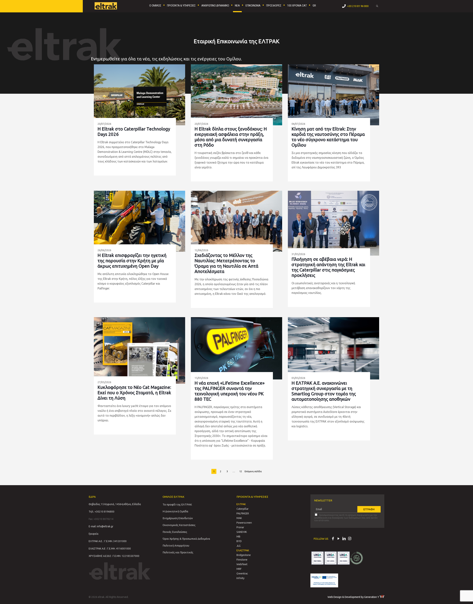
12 (240, 471)
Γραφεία (93, 533)
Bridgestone (243, 555)
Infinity (240, 578)
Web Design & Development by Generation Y (354, 596)
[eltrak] (112, 5)
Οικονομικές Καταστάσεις (179, 525)
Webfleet (241, 564)
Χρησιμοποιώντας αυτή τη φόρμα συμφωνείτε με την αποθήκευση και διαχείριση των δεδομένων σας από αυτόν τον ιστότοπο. (345, 518)
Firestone (241, 559)
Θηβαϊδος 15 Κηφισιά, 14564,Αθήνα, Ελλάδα (115, 504)
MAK (239, 518)
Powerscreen (244, 522)
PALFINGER (242, 513)
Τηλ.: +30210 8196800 (101, 511)
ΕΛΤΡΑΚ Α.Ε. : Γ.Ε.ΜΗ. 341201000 (108, 541)
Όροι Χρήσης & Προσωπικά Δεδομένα (186, 538)
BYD (239, 541)
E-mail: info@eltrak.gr (101, 526)
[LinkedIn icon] (344, 538)
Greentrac (242, 573)
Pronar (240, 527)
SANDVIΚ (241, 531)
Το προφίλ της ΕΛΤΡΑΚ (177, 504)
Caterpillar (242, 508)
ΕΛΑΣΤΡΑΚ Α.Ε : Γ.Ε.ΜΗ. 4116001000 (110, 548)
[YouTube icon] (338, 538)
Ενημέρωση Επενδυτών (178, 518)
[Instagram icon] (349, 538)
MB (238, 536)
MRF (238, 568)
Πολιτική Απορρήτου (176, 545)
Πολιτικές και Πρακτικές (178, 552)
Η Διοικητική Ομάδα (175, 511)
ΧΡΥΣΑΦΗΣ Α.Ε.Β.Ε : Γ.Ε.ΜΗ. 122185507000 (114, 555)
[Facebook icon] (333, 538)
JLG (238, 545)
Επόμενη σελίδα (253, 471)
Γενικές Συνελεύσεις (175, 531)
